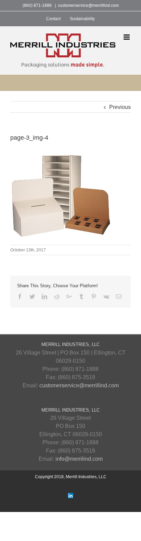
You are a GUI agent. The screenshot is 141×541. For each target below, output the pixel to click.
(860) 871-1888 (37, 5)
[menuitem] (53, 18)
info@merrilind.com (79, 459)
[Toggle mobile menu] (127, 37)
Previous (120, 107)
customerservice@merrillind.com (88, 5)
